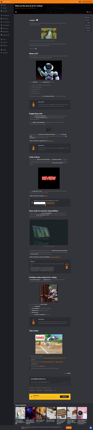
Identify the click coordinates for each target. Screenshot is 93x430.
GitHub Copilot (50, 140)
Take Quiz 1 (88, 30)
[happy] (67, 382)
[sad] (62, 382)
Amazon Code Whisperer (55, 257)
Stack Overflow (61, 148)
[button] (90, 427)
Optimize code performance (36, 267)
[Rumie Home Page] (1, 1)
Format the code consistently (48, 267)
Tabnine (45, 195)
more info (27, 428)
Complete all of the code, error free (47, 270)
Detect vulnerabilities (34, 270)
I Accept (68, 427)
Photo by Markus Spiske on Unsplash (48, 246)
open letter (52, 104)
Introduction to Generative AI (48, 361)
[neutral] (65, 382)
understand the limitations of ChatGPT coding (52, 357)
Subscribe (50, 203)
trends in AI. (42, 366)
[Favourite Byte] (24, 418)
